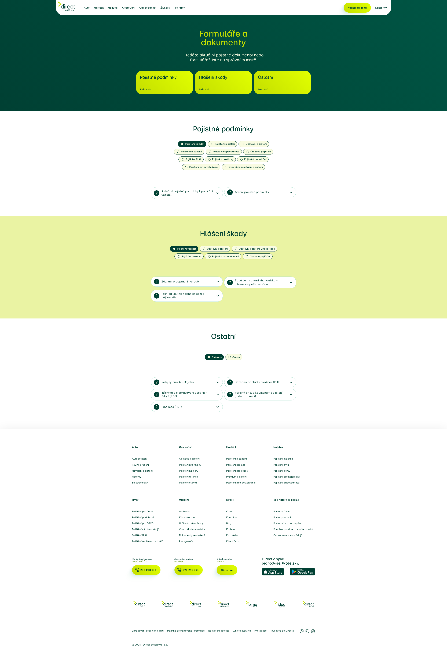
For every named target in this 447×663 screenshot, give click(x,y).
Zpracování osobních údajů (148, 630)
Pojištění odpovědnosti (286, 482)
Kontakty (381, 7)
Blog (229, 523)
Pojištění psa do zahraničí (241, 482)
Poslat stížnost (281, 511)
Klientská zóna (357, 7)
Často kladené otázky (192, 529)
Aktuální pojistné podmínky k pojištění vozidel (187, 193)
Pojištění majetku (283, 458)
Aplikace (184, 511)
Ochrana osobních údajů (287, 535)
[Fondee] (308, 604)
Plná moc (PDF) (172, 407)
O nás (229, 511)
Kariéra (230, 529)
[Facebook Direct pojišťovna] (313, 631)
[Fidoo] (280, 604)
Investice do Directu (282, 630)
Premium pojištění (236, 476)
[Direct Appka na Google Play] (302, 572)
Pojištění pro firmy (142, 511)
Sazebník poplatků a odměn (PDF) (257, 382)
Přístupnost (261, 630)
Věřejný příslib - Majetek (178, 382)
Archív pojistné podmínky (252, 192)
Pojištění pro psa (236, 465)
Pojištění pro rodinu (190, 465)
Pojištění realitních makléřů (147, 541)
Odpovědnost (147, 7)
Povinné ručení (140, 465)
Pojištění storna (188, 482)
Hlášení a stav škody (191, 523)
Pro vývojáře (186, 541)
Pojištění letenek (188, 476)
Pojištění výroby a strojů (145, 529)
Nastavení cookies (218, 630)
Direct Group (233, 541)
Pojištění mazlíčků (236, 458)
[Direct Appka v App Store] (274, 572)
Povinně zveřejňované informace (186, 630)
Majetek (99, 7)
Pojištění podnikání (143, 517)
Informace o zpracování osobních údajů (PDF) (184, 394)
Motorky (136, 476)
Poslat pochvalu (282, 517)
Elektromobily (140, 482)
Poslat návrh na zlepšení (287, 523)
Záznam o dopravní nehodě (180, 281)
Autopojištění (139, 458)
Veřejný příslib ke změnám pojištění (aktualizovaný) (259, 394)
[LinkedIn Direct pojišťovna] (307, 631)
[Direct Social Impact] (223, 604)
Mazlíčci (113, 7)
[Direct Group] (139, 604)
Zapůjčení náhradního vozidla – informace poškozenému (256, 282)
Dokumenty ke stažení (192, 535)
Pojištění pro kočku (237, 470)
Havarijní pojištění (142, 470)
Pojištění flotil (139, 535)
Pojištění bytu (281, 465)
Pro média (232, 535)
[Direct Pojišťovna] (167, 604)
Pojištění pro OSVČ (143, 523)
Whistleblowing (242, 630)
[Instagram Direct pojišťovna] (302, 631)
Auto (87, 7)
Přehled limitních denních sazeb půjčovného (183, 295)
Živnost (165, 7)
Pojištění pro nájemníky (286, 476)
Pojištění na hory (188, 470)
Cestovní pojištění (189, 458)
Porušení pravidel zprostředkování (293, 529)
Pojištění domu (281, 470)
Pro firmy (179, 7)
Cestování (128, 7)
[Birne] (252, 604)
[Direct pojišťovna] (66, 6)
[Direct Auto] (195, 604)
